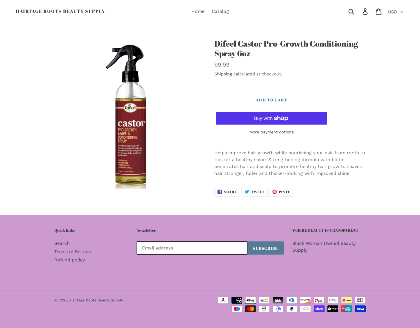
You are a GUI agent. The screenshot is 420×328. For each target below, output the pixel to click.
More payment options (271, 132)
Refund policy (69, 260)
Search (62, 243)
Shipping (223, 74)
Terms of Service (72, 251)
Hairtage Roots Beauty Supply (60, 11)
